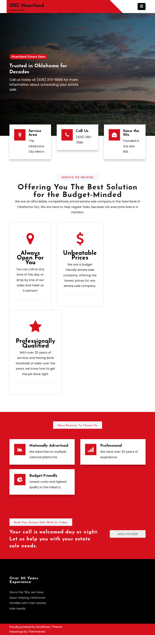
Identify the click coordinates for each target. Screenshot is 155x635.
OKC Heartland (26, 5)
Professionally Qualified (35, 343)
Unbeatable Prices (80, 255)
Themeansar (36, 631)
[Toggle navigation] (142, 6)
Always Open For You (30, 258)
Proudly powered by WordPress (30, 627)
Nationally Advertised (48, 446)
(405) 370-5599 (127, 534)
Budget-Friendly (43, 476)
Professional (111, 446)
